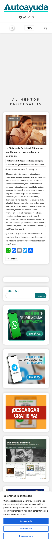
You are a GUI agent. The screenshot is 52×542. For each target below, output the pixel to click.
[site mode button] (12, 28)
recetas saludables (13, 223)
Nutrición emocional (22, 216)
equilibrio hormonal (27, 206)
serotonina (21, 226)
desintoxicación (27, 200)
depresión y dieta (13, 200)
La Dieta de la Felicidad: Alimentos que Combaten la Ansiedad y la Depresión (24, 152)
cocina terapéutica (22, 193)
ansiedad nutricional (33, 184)
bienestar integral (29, 190)
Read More (12, 259)
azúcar (40, 187)
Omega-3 (35, 216)
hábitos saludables (23, 210)
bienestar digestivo (13, 190)
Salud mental (27, 223)
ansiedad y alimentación (15, 187)
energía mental (12, 206)
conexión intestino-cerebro (26, 197)
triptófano (10, 229)
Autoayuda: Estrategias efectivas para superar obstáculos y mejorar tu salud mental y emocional (25, 163)
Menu (29, 28)
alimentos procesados (15, 184)
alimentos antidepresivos (26, 177)
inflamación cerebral (14, 213)
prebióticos (10, 219)
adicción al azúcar (21, 174)
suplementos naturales (36, 226)
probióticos (21, 219)
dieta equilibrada (21, 203)
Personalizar (26, 528)
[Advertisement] (26, 62)
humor (34, 210)
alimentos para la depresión (31, 180)
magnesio (27, 213)
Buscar (13, 291)
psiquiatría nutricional (35, 219)
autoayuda (33, 169)
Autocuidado (31, 187)
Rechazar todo (26, 536)
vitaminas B (19, 229)
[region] (26, 516)
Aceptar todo (26, 521)
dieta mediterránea (36, 203)
